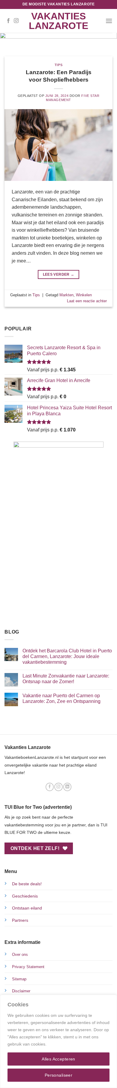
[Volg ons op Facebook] (8, 21)
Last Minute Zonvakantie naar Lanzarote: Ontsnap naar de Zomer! (65, 678)
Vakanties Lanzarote (58, 20)
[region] (58, 1041)
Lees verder (58, 274)
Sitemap (19, 979)
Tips (58, 65)
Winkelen (84, 295)
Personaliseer (58, 1075)
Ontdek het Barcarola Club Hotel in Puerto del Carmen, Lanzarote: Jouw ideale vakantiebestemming (67, 656)
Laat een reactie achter (87, 301)
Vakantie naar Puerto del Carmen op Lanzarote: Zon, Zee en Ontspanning (61, 698)
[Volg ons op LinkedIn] (67, 787)
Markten (66, 295)
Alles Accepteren (58, 1059)
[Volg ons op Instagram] (16, 21)
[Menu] (108, 20)
